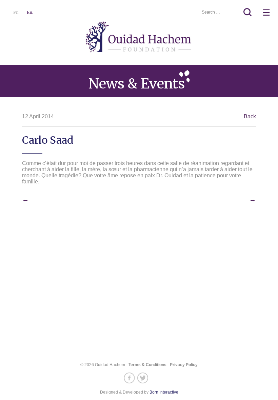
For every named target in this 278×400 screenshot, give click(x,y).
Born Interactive (164, 392)
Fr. (16, 12)
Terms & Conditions (147, 364)
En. (30, 12)
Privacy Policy (184, 364)
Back (250, 116)
